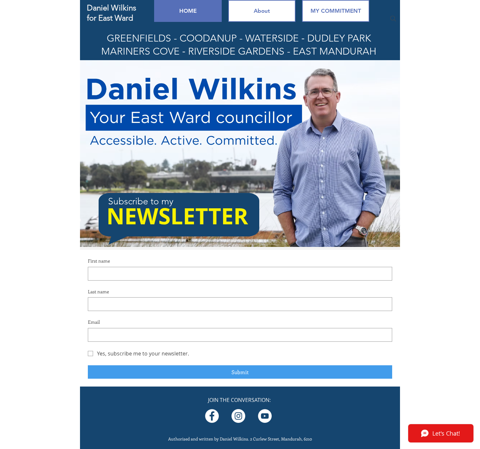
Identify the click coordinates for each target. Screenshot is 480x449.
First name (99, 261)
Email (94, 322)
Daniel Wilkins (111, 7)
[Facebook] (212, 416)
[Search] (393, 19)
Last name (98, 291)
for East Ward (110, 18)
